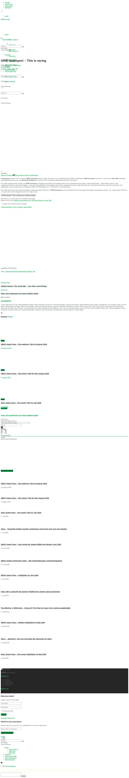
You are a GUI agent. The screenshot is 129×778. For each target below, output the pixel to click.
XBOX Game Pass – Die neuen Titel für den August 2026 (25, 374)
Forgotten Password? (8, 718)
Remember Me (8, 711)
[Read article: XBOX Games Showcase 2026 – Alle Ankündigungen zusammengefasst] (64, 553)
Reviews (8, 754)
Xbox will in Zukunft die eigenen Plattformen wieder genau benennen (30, 592)
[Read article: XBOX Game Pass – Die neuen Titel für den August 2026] (64, 359)
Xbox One (12, 56)
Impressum (8, 4)
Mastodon (8, 7)
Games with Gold (10, 756)
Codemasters (9, 271)
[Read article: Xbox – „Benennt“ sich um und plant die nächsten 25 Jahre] (64, 631)
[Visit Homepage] (5, 19)
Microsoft (12, 753)
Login (6, 16)
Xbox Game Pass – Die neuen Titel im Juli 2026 (21, 403)
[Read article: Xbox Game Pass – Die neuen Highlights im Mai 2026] (64, 648)
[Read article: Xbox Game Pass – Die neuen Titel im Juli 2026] (64, 388)
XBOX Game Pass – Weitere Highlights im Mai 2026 (23, 623)
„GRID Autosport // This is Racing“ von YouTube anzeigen (18, 195)
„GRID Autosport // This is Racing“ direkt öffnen (16, 207)
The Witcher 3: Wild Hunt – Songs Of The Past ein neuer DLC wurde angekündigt (35, 608)
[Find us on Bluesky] (1, 13)
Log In (3, 736)
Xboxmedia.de (10, 672)
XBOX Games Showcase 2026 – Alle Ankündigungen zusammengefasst (31, 561)
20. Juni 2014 (5, 67)
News (7, 34)
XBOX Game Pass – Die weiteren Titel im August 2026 (24, 344)
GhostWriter (17, 65)
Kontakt (7, 2)
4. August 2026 (6, 377)
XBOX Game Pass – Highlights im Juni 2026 (19, 575)
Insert (23, 776)
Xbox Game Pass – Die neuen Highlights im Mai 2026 (23, 654)
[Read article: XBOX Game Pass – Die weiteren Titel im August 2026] (64, 330)
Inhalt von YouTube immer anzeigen (15, 204)
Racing (26, 271)
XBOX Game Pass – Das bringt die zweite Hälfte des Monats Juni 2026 (31, 544)
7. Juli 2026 (4, 407)
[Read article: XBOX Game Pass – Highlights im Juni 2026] (64, 569)
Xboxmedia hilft (10, 759)
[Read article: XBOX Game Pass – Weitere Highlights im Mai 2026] (64, 616)
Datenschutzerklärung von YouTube (33, 200)
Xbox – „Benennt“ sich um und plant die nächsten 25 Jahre (26, 639)
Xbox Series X (13, 39)
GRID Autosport (19, 271)
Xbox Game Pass (11, 758)
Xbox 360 (15, 69)
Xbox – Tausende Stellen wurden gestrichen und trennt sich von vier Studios (34, 529)
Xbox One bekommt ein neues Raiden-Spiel (19, 415)
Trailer (9, 69)
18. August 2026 (6, 348)
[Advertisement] (31, 25)
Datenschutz (9, 6)
